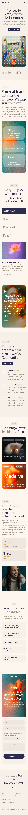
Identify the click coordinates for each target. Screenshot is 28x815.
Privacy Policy (18, 793)
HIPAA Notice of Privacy (7, 799)
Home (3, 793)
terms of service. (20, 761)
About (3, 796)
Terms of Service (18, 796)
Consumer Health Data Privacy (8, 802)
